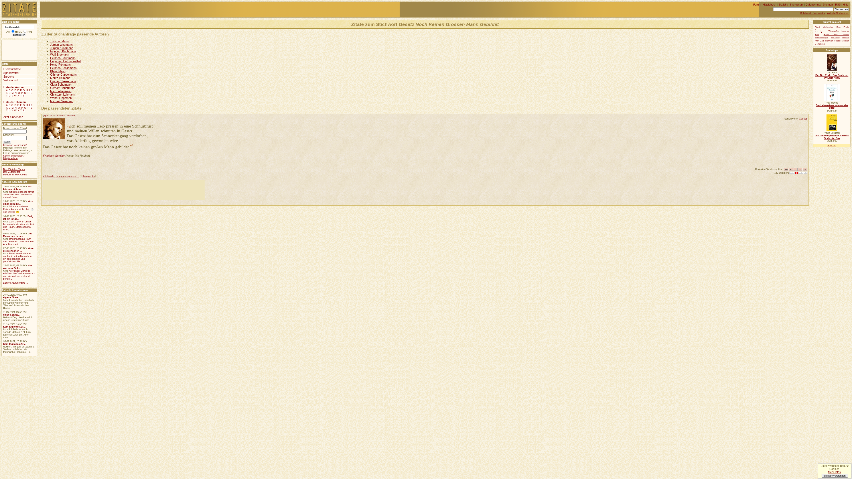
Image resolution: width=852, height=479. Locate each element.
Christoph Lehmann (62, 94)
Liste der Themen (14, 102)
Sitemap (828, 4)
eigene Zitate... (11, 297)
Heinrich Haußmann (62, 58)
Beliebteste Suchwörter (812, 13)
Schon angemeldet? (13, 155)
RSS (838, 4)
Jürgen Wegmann (61, 44)
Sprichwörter (11, 73)
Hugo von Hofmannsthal (65, 61)
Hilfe (845, 4)
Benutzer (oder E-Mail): (15, 128)
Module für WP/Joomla (15, 174)
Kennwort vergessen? (15, 145)
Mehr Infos (834, 472)
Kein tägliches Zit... (14, 326)
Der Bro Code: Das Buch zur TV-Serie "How (831, 76)
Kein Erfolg (842, 27)
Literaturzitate (12, 69)
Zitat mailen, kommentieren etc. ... (61, 176)
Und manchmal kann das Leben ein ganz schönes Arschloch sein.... (18, 241)
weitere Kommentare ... (15, 282)
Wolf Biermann (59, 54)
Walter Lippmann (61, 98)
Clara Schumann (60, 84)
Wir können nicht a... (17, 187)
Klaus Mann (57, 71)
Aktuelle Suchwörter (838, 13)
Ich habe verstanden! (834, 475)
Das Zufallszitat (11, 172)
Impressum (796, 4)
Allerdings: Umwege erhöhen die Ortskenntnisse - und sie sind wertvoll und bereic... (19, 274)
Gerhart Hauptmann (62, 88)
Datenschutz (813, 4)
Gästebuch (769, 4)
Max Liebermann (60, 91)
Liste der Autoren (14, 87)
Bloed (817, 27)
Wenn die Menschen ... (18, 249)
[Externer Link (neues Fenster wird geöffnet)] (832, 70)
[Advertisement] (124, 190)
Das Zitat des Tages (14, 169)
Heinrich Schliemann (63, 68)
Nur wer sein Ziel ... (17, 266)
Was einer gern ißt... (18, 202)
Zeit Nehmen (826, 41)
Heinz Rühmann (60, 64)
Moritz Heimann (60, 78)
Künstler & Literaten (64, 115)
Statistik (783, 4)
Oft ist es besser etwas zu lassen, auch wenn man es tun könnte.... (18, 194)
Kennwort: (8, 134)
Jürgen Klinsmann (61, 48)
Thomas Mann (59, 41)
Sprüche (48, 115)
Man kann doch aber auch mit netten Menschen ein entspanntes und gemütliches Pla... (17, 257)
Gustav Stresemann (63, 81)
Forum (757, 4)
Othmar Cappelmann (63, 74)
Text (29, 31)
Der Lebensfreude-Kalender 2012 (832, 106)
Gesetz (803, 118)
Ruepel (837, 41)
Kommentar (89, 176)
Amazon (831, 145)
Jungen (820, 31)
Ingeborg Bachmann (63, 51)
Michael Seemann (61, 101)
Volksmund (10, 80)
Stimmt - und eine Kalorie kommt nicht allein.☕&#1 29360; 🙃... (18, 209)
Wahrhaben (828, 27)
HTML (18, 31)
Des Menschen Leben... (17, 235)
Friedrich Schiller (54, 155)
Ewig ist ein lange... (18, 217)
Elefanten (835, 38)
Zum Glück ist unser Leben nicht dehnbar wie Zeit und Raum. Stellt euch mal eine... (18, 225)
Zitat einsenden (13, 117)
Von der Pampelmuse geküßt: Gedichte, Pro (832, 136)
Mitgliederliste (10, 158)
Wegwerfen (833, 31)
